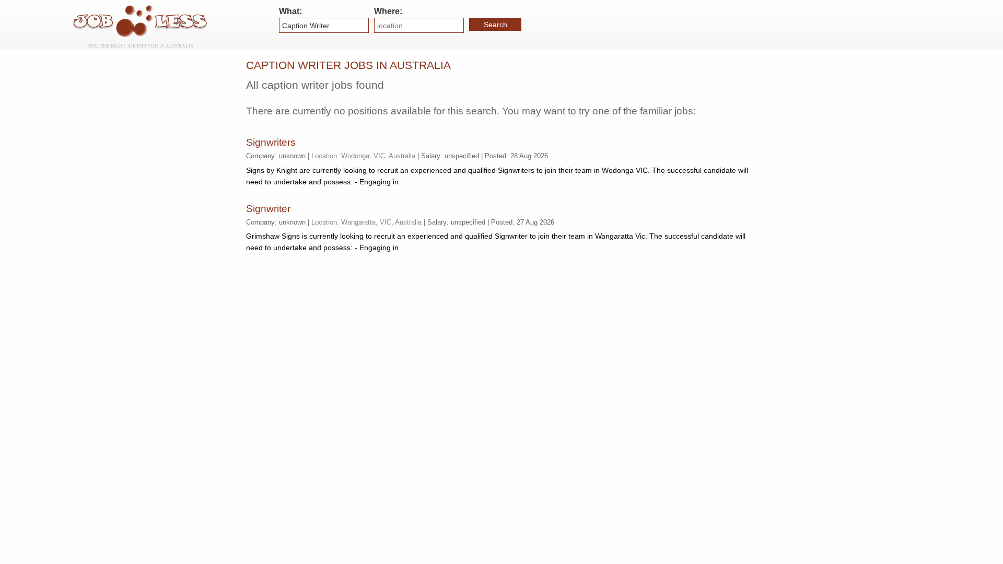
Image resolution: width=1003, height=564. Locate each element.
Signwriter (268, 208)
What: (290, 11)
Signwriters (271, 142)
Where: (388, 11)
